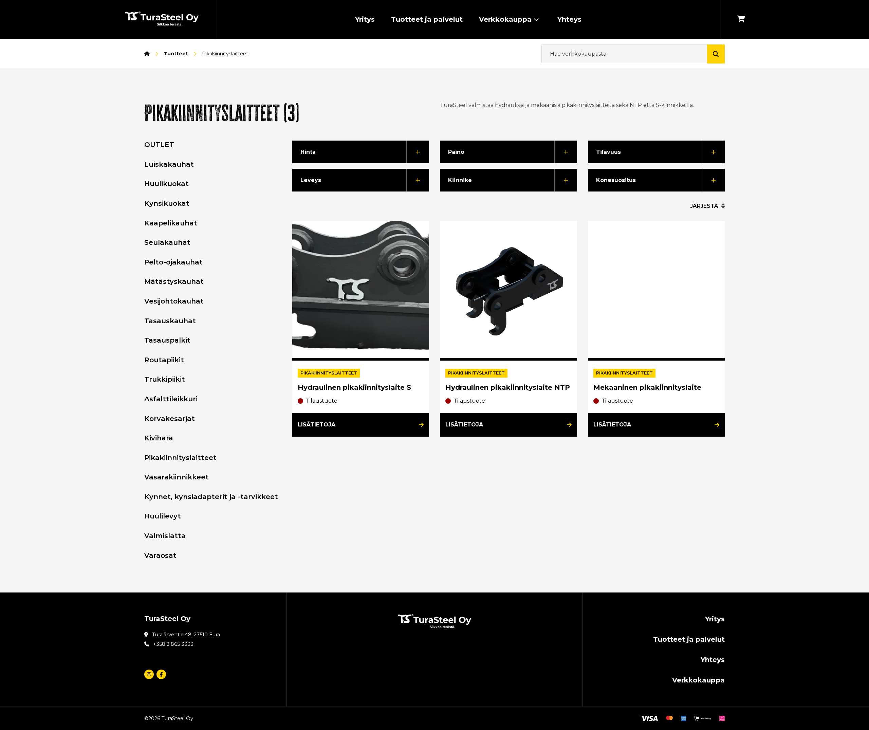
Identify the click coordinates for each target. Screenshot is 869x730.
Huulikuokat (166, 184)
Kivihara (158, 438)
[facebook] (161, 674)
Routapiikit (164, 360)
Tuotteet (176, 54)
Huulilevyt (162, 516)
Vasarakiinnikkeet (176, 477)
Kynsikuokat (166, 203)
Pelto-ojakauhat (173, 262)
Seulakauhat (167, 242)
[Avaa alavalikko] (536, 19)
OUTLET (159, 145)
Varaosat (160, 555)
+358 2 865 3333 (173, 644)
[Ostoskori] (741, 19)
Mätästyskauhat (174, 281)
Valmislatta (165, 536)
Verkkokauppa (505, 19)
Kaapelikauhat (170, 223)
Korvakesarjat (169, 419)
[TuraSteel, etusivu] (162, 20)
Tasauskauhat (170, 321)
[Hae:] (624, 53)
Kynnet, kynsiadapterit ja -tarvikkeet (211, 497)
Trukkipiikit (164, 379)
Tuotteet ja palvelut (427, 19)
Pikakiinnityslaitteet (180, 458)
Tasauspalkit (167, 340)
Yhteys (569, 19)
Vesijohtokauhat (174, 301)
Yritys (365, 19)
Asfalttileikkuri (171, 399)
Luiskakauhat (169, 164)
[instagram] (149, 674)
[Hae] (716, 53)
